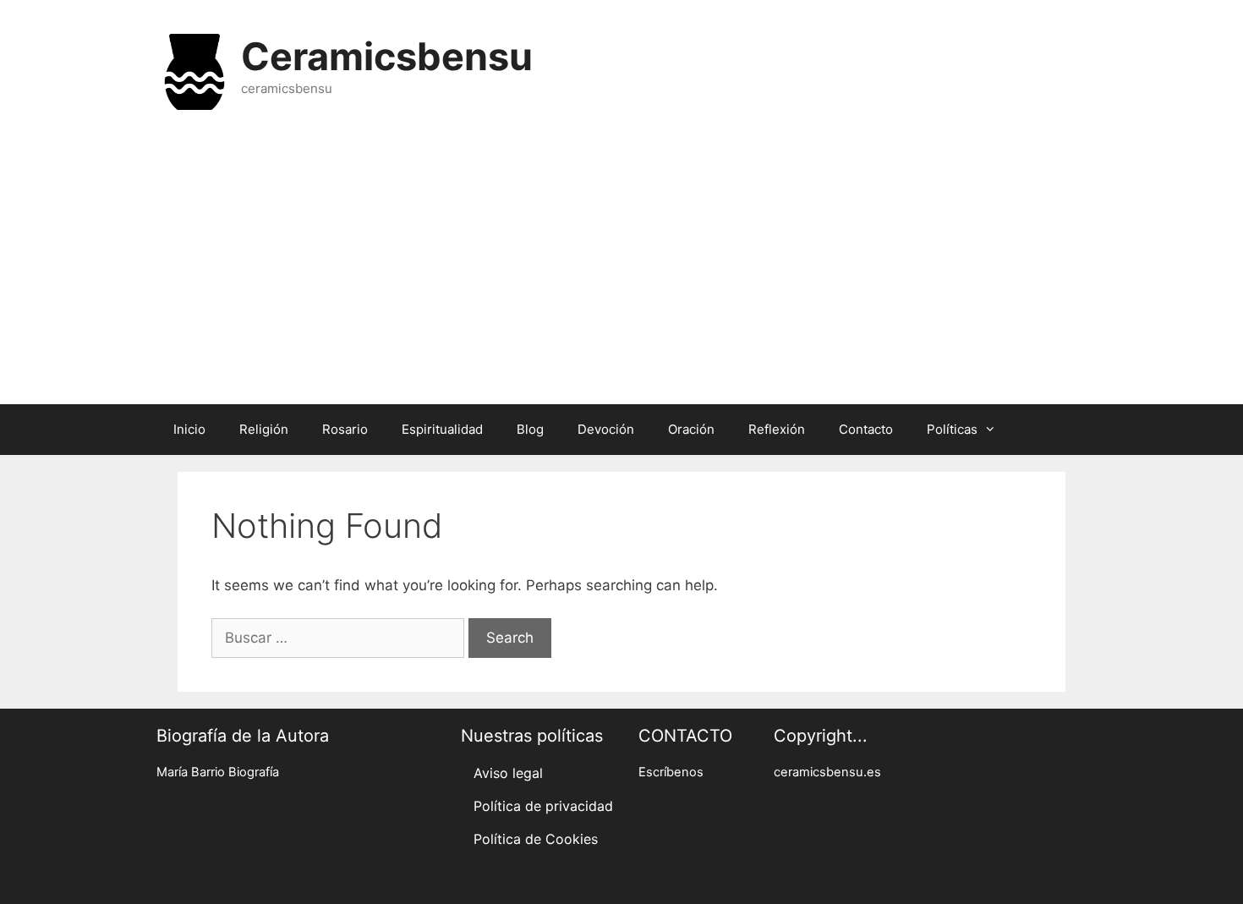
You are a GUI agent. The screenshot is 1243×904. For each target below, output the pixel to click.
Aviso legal (508, 772)
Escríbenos (671, 772)
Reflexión (776, 429)
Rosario (345, 429)
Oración (691, 429)
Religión (263, 429)
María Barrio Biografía (217, 772)
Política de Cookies (536, 838)
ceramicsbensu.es (827, 772)
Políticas (952, 429)
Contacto (866, 429)
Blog (530, 429)
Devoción (606, 429)
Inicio (189, 429)
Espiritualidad (442, 429)
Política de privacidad (543, 805)
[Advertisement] (621, 269)
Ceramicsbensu (387, 56)
